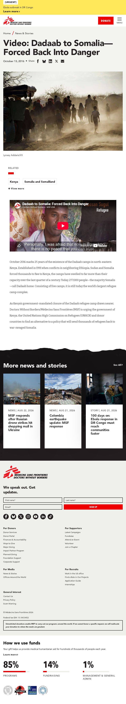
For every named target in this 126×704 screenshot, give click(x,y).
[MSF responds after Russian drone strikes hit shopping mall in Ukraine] (21, 411)
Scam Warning (9, 603)
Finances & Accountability (14, 539)
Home (7, 33)
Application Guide (73, 580)
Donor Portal (8, 536)
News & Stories (24, 33)
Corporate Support (11, 561)
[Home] (33, 21)
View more (17, 188)
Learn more (10, 11)
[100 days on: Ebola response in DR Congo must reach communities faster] (104, 411)
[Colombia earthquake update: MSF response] (63, 411)
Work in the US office (74, 573)
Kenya (14, 181)
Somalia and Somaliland (39, 181)
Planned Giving (10, 554)
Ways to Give (9, 543)
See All (117, 365)
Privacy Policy (9, 600)
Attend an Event (72, 539)
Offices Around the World (14, 577)
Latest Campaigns (72, 532)
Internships (70, 584)
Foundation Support (12, 558)
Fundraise (69, 536)
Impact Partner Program (13, 550)
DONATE (106, 20)
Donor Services (10, 532)
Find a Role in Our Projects (76, 577)
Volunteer (69, 543)
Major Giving (9, 547)
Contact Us (8, 596)
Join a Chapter (71, 547)
